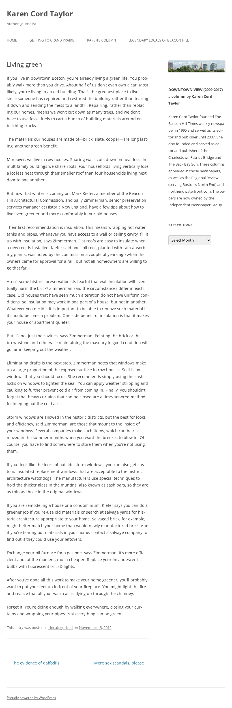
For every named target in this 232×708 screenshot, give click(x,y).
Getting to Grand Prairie (52, 40)
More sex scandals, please (121, 663)
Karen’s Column (101, 40)
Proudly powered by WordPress (31, 697)
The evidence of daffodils (33, 663)
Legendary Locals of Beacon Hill (158, 40)
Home (12, 40)
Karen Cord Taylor (40, 13)
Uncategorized (60, 627)
